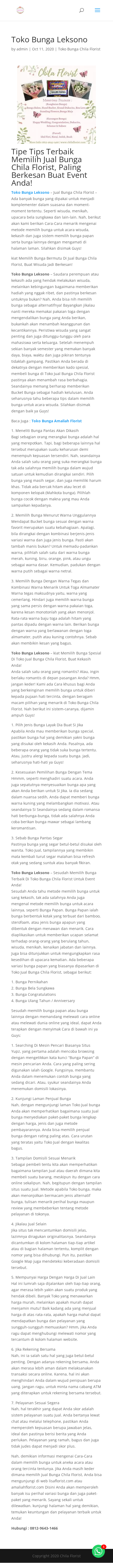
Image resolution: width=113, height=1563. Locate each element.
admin (22, 48)
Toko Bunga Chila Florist (79, 48)
